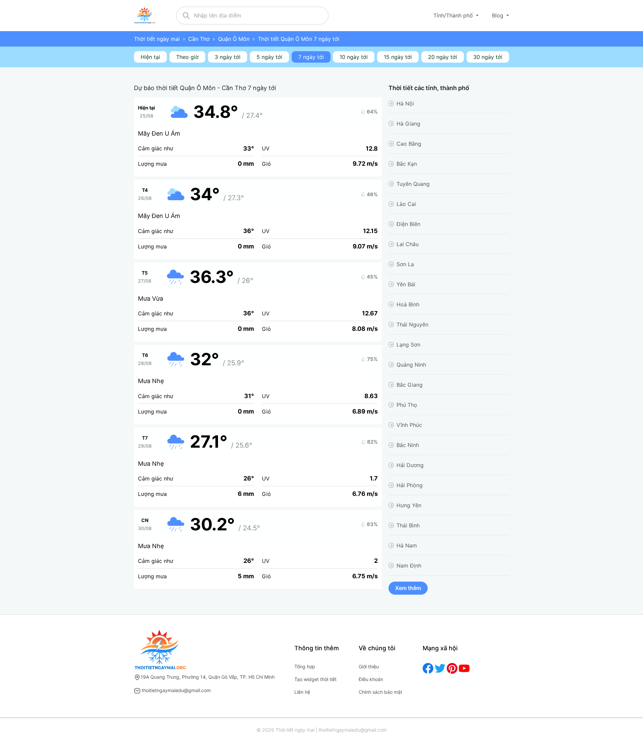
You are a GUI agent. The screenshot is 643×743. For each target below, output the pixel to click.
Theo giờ (187, 57)
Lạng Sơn (408, 344)
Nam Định (409, 565)
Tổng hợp (304, 666)
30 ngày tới (487, 57)
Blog (498, 15)
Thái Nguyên (412, 324)
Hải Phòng (410, 485)
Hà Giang (408, 123)
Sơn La (405, 264)
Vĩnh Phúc (409, 425)
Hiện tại (150, 57)
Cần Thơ (199, 38)
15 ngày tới (398, 57)
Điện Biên (408, 224)
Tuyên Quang (413, 183)
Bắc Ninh (408, 445)
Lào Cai (406, 204)
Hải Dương (410, 465)
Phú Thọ (407, 404)
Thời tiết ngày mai (157, 38)
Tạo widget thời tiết (315, 679)
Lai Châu (408, 244)
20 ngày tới (442, 57)
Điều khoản (371, 679)
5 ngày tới (269, 57)
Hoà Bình (408, 304)
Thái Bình (408, 525)
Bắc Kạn (407, 163)
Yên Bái (406, 284)
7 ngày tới (311, 57)
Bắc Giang (410, 384)
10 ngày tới (354, 57)
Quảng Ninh (411, 364)
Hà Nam (407, 545)
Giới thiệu (369, 666)
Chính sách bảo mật (380, 692)
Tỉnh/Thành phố (454, 15)
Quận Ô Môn (233, 38)
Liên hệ (302, 692)
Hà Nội (405, 103)
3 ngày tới (227, 57)
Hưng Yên (409, 505)
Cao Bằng (409, 143)
